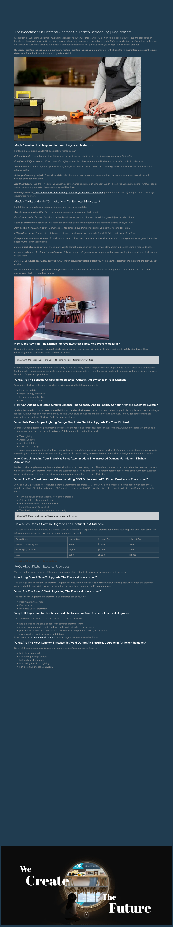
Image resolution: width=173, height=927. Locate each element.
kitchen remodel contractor (43, 637)
